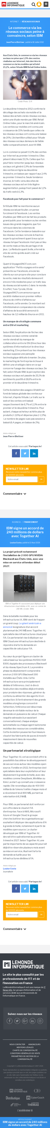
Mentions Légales (25, 1047)
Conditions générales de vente (25, 1053)
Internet (14, 21)
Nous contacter (17, 1044)
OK (41, 479)
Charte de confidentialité (25, 1050)
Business (16, 522)
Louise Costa (9, 868)
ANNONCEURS (34, 1044)
